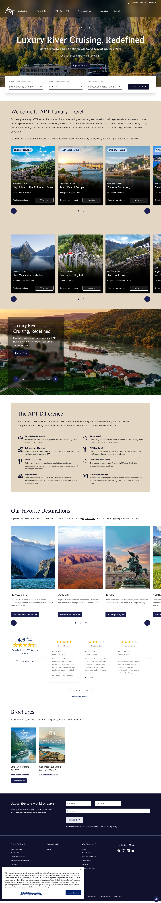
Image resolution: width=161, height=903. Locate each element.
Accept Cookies (73, 893)
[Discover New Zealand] (33, 557)
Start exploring (114, 614)
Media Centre (86, 860)
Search (152, 2)
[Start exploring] (127, 557)
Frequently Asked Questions (20, 860)
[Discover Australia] (80, 557)
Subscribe (117, 11)
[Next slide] (147, 211)
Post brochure (19, 780)
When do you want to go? (59, 81)
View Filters (25, 661)
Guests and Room (95, 81)
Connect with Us (52, 844)
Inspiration (104, 11)
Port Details (14, 864)
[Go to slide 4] (38, 379)
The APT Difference (88, 853)
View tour (44, 200)
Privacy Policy (112, 827)
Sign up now (74, 819)
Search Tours (137, 86)
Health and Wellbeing (18, 857)
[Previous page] (68, 690)
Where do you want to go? (20, 81)
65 (87, 690)
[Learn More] (118, 850)
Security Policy (105, 896)
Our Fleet (85, 864)
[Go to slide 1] (78, 211)
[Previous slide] (14, 211)
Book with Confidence (89, 857)
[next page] (148, 656)
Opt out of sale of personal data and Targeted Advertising (31, 894)
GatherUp (85, 696)
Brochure (49, 849)
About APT (85, 849)
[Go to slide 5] (44, 379)
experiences (88, 518)
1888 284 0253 (136, 2)
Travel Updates (15, 853)
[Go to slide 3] (33, 379)
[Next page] (92, 690)
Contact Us (50, 853)
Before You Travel (18, 844)
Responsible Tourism (88, 868)
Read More (89, 677)
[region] (43, 883)
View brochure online (23, 745)
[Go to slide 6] (49, 379)
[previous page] (44, 656)
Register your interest (22, 200)
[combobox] (26, 87)
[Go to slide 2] (83, 211)
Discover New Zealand (23, 614)
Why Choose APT (89, 844)
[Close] (80, 869)
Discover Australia (68, 614)
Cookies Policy (91, 896)
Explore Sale (79, 65)
